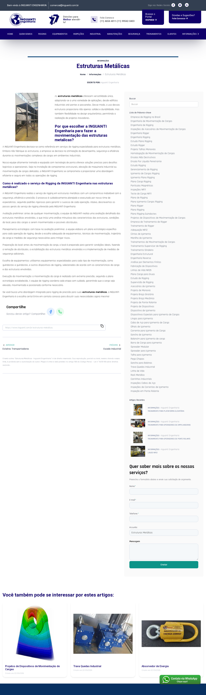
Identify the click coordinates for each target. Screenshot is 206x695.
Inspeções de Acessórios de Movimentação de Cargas (158, 129)
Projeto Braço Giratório (142, 294)
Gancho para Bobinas (141, 363)
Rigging (42, 34)
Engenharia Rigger (140, 133)
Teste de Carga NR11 (141, 193)
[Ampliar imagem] (27, 117)
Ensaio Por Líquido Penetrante (146, 161)
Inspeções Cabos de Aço (143, 383)
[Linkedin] (187, 5)
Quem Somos (25, 34)
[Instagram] (180, 5)
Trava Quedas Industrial (143, 367)
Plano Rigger (137, 205)
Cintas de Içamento (141, 234)
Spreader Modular (140, 346)
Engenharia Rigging (140, 137)
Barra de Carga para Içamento (146, 342)
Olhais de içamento (140, 326)
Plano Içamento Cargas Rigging (147, 201)
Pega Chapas (137, 359)
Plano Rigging (137, 209)
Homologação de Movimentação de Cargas (153, 153)
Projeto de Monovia (140, 290)
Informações (189, 34)
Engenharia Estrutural (142, 254)
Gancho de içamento (141, 334)
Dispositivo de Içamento (143, 310)
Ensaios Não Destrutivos (143, 157)
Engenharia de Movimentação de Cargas (151, 121)
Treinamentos (153, 34)
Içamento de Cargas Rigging (145, 173)
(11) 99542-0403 (125, 21)
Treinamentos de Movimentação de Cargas (153, 242)
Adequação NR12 (139, 230)
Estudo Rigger (138, 145)
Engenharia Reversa (141, 258)
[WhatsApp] (60, 312)
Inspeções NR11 (138, 189)
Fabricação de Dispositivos (144, 266)
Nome (132, 486)
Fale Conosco (179, 18)
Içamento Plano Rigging (143, 177)
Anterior (10, 345)
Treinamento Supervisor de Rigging (149, 246)
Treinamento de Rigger (142, 226)
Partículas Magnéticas (142, 185)
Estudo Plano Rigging (141, 141)
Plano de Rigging (139, 197)
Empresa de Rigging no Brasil (145, 117)
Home (10, 34)
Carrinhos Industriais (141, 379)
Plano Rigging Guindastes (143, 213)
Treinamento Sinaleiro (142, 250)
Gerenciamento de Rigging (144, 169)
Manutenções (114, 34)
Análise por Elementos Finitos (146, 262)
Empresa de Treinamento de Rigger (149, 222)
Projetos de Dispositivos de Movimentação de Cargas (158, 218)
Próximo (113, 345)
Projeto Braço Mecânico (142, 298)
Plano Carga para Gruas (143, 274)
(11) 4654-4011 (108, 21)
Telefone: (134, 513)
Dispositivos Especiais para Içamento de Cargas (155, 314)
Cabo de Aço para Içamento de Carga (150, 322)
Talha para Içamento (141, 355)
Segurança (134, 34)
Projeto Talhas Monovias (143, 149)
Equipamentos (59, 34)
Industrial (95, 34)
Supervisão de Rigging (142, 282)
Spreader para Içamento (143, 350)
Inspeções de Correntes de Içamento (150, 387)
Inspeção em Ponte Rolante (145, 391)
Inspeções (78, 34)
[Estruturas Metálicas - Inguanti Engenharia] (23, 19)
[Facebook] (173, 5)
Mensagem (134, 541)
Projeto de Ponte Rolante (144, 302)
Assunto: (133, 527)
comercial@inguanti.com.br (64, 5)
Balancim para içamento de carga (148, 338)
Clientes (171, 34)
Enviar (164, 564)
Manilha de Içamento (141, 238)
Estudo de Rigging (140, 278)
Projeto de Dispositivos (142, 306)
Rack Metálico (138, 375)
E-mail (132, 500)
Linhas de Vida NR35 (141, 270)
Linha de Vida (137, 371)
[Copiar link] (102, 326)
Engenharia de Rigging (142, 125)
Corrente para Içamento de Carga (148, 330)
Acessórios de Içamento (143, 286)
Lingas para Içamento (142, 318)
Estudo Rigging (138, 165)
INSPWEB (150, 20)
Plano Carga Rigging (141, 181)
